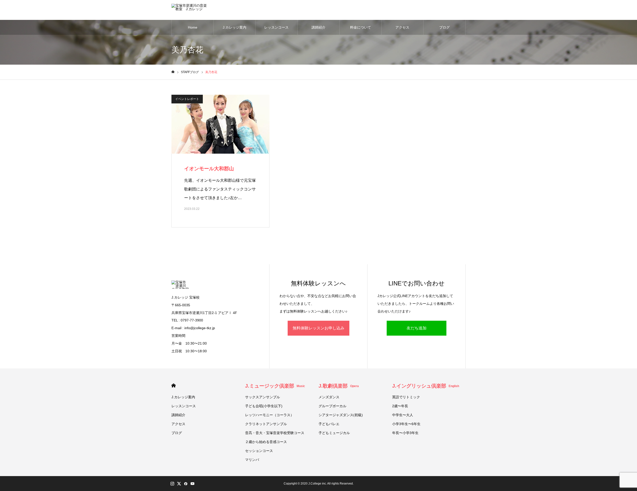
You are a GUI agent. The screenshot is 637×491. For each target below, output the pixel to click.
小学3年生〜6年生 (406, 424)
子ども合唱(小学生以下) (263, 406)
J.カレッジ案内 (234, 27)
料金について (360, 27)
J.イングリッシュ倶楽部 (425, 386)
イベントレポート (187, 99)
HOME (173, 385)
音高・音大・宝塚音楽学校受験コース (274, 433)
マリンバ (252, 460)
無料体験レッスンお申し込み (318, 328)
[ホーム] (172, 72)
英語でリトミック (406, 397)
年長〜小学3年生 (405, 433)
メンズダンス (328, 397)
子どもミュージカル (334, 433)
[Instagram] (172, 483)
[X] (178, 483)
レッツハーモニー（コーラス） (269, 415)
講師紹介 (318, 27)
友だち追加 (416, 328)
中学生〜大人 (402, 415)
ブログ (444, 27)
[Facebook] (185, 483)
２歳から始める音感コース (266, 442)
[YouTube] (192, 483)
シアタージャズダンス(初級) (340, 415)
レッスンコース (276, 27)
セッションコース (259, 451)
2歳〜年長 (400, 406)
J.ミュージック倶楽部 (275, 386)
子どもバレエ (328, 424)
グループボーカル (332, 406)
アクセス (402, 27)
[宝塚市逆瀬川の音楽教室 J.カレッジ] (190, 10)
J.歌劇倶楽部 (338, 386)
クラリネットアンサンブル (266, 424)
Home (192, 27)
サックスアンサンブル (262, 397)
